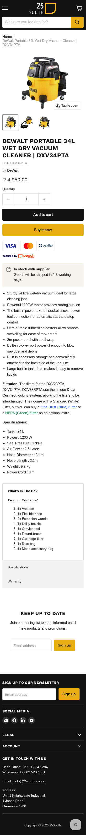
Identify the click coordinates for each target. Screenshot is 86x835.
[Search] (77, 22)
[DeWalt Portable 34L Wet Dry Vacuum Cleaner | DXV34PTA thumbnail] (10, 122)
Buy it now (43, 230)
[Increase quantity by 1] (44, 199)
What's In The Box (23, 491)
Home (7, 37)
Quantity (8, 189)
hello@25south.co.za (28, 781)
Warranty (14, 581)
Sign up (64, 645)
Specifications (18, 567)
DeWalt (12, 170)
